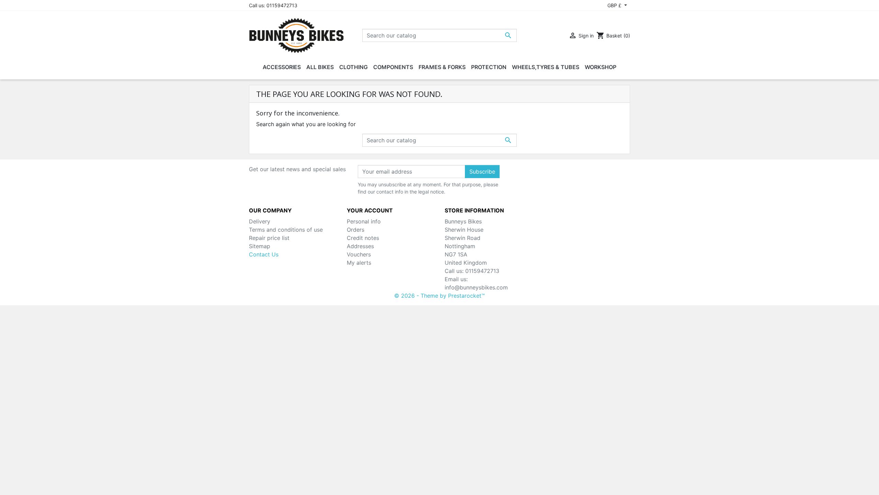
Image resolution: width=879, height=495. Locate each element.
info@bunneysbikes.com (476, 287)
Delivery (259, 221)
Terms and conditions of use (286, 229)
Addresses (360, 246)
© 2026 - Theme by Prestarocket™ (439, 295)
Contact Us (263, 254)
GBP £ (615, 5)
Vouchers (359, 254)
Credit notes (363, 237)
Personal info (364, 221)
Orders (355, 229)
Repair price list (269, 237)
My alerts (359, 262)
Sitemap (259, 246)
